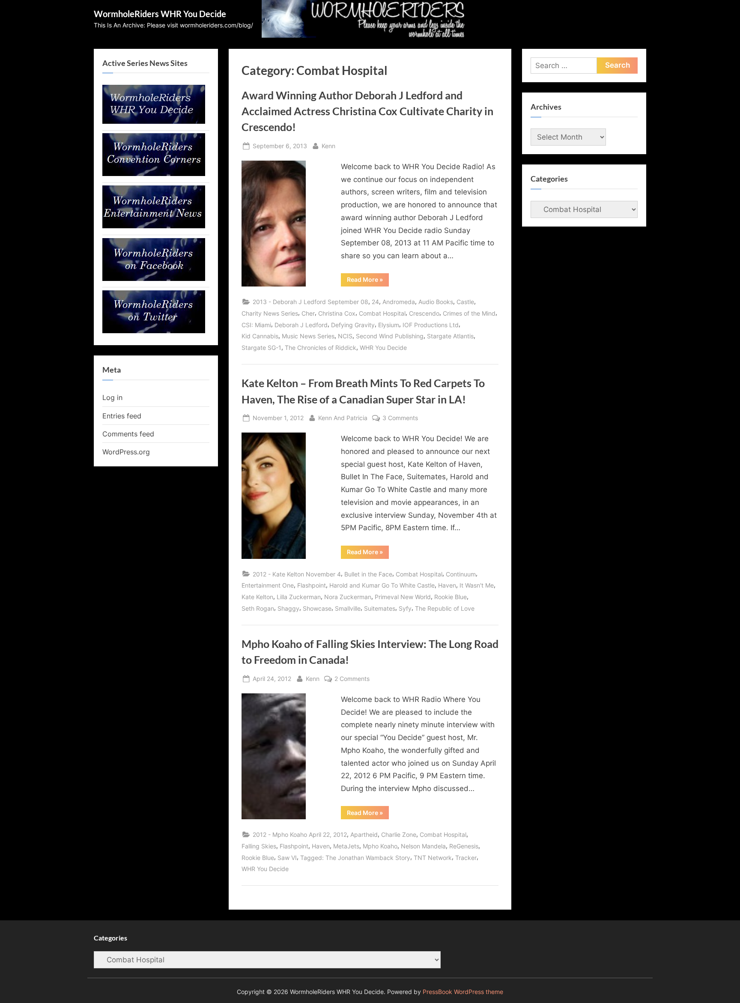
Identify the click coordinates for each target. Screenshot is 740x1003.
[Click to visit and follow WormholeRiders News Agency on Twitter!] (153, 330)
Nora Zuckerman (347, 596)
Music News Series (308, 336)
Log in (112, 397)
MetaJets (346, 846)
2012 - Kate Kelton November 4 (297, 574)
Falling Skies (259, 846)
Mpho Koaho (380, 846)
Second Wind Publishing (390, 336)
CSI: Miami (256, 324)
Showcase (317, 608)
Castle (465, 301)
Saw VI (287, 857)
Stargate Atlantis (450, 336)
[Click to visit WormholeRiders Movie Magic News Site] (153, 121)
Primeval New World (403, 596)
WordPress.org (126, 452)
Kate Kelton (257, 596)
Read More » (368, 281)
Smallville (348, 608)
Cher (308, 313)
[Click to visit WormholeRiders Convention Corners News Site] (153, 173)
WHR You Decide (383, 347)
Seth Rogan (258, 608)
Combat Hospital (382, 313)
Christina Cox (336, 313)
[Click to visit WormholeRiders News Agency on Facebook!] (153, 278)
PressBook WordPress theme (463, 991)
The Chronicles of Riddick (320, 347)
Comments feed (128, 434)
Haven (447, 585)
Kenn (328, 145)
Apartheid (364, 834)
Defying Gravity (353, 324)
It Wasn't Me (477, 585)
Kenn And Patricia (342, 417)
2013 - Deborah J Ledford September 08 (310, 301)
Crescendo (424, 313)
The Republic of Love (444, 608)
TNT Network (433, 857)
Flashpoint (311, 585)
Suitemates (379, 608)
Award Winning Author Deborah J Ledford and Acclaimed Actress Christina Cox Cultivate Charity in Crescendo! (367, 111)
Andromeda (398, 301)
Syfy (405, 608)
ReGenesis (463, 846)
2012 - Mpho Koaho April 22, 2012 (300, 834)
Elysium (388, 324)
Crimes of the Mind (469, 313)
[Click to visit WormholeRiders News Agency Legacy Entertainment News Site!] (153, 225)
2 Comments (352, 679)
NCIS (345, 336)
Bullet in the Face (368, 574)
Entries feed (121, 416)
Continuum (461, 574)
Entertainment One (268, 585)
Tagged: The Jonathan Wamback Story (355, 857)
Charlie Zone (398, 834)
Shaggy (288, 608)
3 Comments (400, 418)
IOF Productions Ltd (431, 324)
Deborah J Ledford (301, 324)
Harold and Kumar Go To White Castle (382, 585)
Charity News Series (270, 313)
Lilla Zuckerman (299, 596)
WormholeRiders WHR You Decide (160, 14)
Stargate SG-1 (261, 347)
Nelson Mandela (423, 846)
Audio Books (435, 301)
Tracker (466, 857)
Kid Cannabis (260, 336)
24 (375, 301)
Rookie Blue (450, 596)
